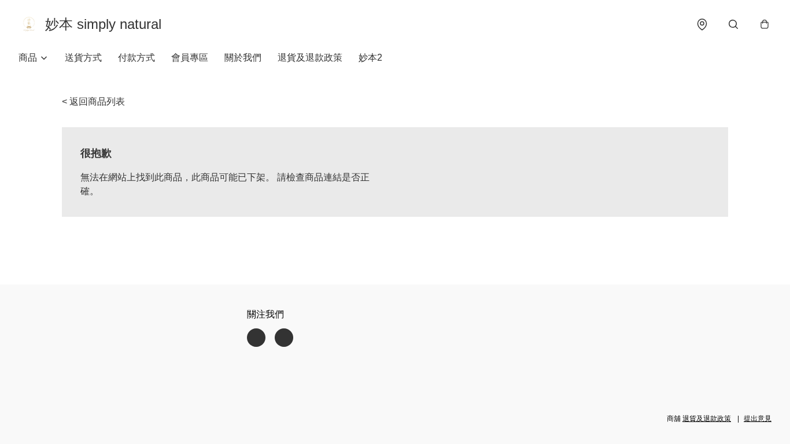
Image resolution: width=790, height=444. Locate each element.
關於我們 (242, 57)
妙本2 (370, 57)
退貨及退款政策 (310, 57)
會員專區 (189, 57)
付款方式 (136, 57)
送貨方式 (83, 57)
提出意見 (757, 419)
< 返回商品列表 (93, 101)
